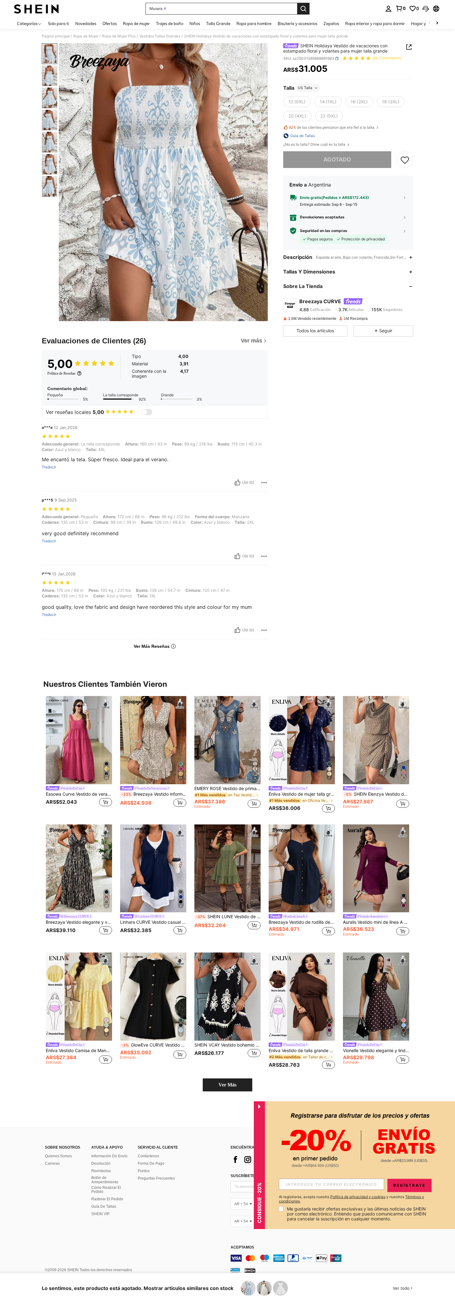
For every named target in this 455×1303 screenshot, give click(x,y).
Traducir (49, 467)
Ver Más (227, 1084)
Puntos (144, 1171)
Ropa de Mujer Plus (119, 36)
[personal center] (388, 8)
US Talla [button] (305, 87)
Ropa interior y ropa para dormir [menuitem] (375, 23)
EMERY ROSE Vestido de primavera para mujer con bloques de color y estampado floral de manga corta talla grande (227, 788)
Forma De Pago (151, 1163)
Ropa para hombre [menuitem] (253, 23)
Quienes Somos (58, 1156)
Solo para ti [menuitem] (58, 23)
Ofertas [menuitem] (109, 23)
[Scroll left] (429, 23)
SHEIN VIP (100, 1214)
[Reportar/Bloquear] (264, 482)
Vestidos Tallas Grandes (159, 36)
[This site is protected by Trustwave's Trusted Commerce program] (235, 1270)
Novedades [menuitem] (85, 23)
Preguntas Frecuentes (156, 1178)
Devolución (100, 1163)
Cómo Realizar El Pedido (106, 1189)
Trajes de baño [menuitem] (169, 23)
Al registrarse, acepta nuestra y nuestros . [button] (351, 1199)
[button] (425, 8)
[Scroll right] (437, 23)
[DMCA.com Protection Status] (250, 1270)
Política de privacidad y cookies (357, 1196)
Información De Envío (109, 1156)
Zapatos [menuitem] (331, 23)
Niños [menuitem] (194, 23)
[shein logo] (36, 8)
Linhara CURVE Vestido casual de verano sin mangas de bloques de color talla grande (153, 922)
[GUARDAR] (404, 159)
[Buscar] (303, 9)
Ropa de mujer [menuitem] (136, 23)
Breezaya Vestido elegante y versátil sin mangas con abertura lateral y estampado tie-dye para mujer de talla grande (79, 922)
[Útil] (237, 482)
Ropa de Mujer (85, 36)
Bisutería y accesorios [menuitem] (297, 23)
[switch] (146, 412)
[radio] (297, 102)
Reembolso (101, 1171)
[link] (400, 8)
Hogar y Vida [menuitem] (423, 23)
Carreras (52, 1163)
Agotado (337, 159)
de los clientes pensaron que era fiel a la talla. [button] (332, 127)
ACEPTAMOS (242, 1247)
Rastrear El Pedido (107, 1199)
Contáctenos (148, 1156)
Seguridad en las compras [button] (323, 231)
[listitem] (79, 755)
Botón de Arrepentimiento (104, 1180)
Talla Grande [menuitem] (218, 23)
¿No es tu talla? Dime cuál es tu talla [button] (314, 144)
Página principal (56, 36)
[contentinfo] (323, 1258)
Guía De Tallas (103, 1206)
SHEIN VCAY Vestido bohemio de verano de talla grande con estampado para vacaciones (227, 1045)
